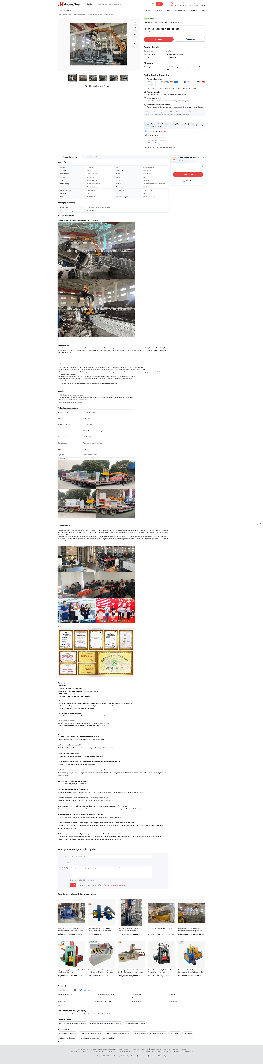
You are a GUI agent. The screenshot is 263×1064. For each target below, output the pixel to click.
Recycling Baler (175, 1033)
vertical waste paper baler (103, 1002)
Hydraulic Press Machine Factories (91, 1033)
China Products (91, 1049)
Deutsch (128, 1051)
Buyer (158, 11)
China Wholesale (123, 1049)
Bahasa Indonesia (188, 1051)
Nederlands (135, 1051)
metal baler (172, 994)
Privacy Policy (162, 1056)
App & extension (180, 11)
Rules (204, 11)
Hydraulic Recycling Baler (67, 1038)
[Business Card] (202, 166)
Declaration (153, 1056)
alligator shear (136, 998)
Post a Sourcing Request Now (114, 885)
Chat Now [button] (191, 39)
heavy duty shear (100, 998)
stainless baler (62, 1002)
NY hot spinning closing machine (105, 994)
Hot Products (81, 1049)
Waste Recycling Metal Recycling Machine (72, 1023)
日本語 (154, 1051)
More (59, 1042)
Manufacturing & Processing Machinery (74, 14)
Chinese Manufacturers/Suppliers (107, 1049)
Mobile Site (176, 1049)
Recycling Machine (92, 14)
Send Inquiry (158, 39)
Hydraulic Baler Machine (158, 1033)
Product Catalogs (86, 990)
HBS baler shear (137, 994)
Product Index (167, 1049)
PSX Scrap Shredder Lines (66, 994)
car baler (171, 998)
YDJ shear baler (136, 1002)
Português (97, 1051)
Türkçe (171, 1051)
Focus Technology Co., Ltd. (118, 1056)
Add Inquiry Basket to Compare (99, 86)
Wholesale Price (134, 1049)
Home (59, 14)
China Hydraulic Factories (67, 1033)
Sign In (147, 147)
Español (90, 1051)
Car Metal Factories (140, 1033)
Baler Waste (188, 1033)
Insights (183, 1049)
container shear (173, 1002)
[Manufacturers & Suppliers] (69, 4)
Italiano (121, 1051)
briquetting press (63, 998)
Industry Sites (144, 1049)
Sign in (203, 5)
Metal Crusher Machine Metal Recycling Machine (105, 1023)
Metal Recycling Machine (106, 14)
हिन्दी (159, 1051)
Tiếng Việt (178, 1051)
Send (73, 885)
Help (168, 11)
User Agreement (143, 1056)
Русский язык (113, 1051)
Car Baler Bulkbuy (108, 1038)
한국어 (148, 1051)
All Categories (64, 11)
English (83, 1051)
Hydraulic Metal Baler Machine (89, 1038)
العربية (142, 1051)
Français (104, 1051)
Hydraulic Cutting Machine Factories (117, 1033)
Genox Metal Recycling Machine (135, 1023)
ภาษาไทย (165, 1051)
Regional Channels (156, 1049)
